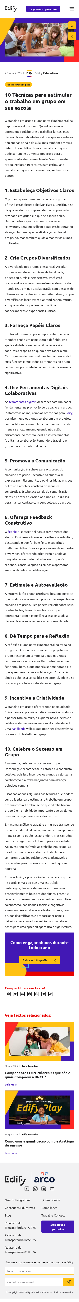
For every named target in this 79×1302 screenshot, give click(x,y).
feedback (14, 531)
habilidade (19, 728)
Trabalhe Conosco (53, 1215)
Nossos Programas (17, 1200)
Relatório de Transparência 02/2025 (20, 1237)
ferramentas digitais (22, 402)
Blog (8, 1215)
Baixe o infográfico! (36, 960)
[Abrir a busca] (72, 25)
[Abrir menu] (72, 9)
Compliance (49, 1207)
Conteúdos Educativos (20, 1207)
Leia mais (11, 1084)
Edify (69, 413)
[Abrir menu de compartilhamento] (72, 36)
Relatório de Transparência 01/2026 (20, 1249)
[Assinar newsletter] (68, 1282)
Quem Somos (50, 1200)
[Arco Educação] (44, 1177)
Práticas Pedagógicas (18, 84)
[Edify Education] (15, 1177)
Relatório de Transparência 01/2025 (20, 1225)
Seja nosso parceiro (43, 9)
